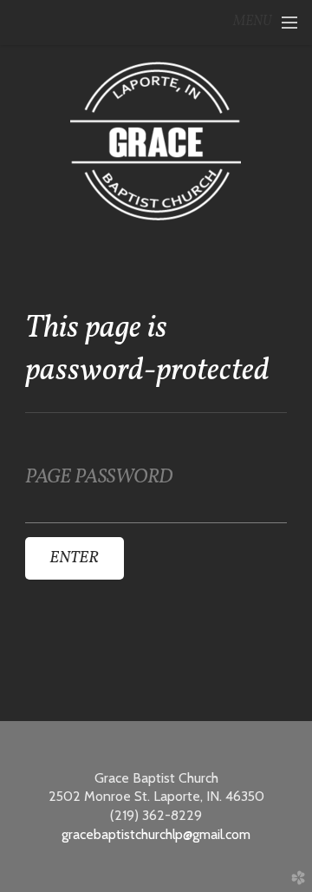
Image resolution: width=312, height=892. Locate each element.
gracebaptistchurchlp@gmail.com (156, 834)
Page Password (98, 477)
